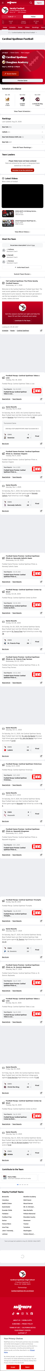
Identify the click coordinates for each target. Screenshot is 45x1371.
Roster (20, 27)
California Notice (29, 1327)
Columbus (5, 1200)
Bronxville (5, 1197)
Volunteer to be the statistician (22, 170)
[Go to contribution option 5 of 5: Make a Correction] (27, 1184)
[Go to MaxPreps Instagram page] (22, 1313)
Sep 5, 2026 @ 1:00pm (11, 67)
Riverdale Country (29, 1217)
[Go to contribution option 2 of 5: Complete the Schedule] (20, 1184)
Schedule (12, 27)
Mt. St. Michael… (29, 1207)
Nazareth (20, 803)
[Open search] (31, 3)
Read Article (6, 399)
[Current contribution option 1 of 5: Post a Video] (18, 1184)
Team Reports (8, 389)
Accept (13, 1367)
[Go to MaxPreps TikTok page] (13, 1313)
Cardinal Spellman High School (22, 1279)
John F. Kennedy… (8, 1230)
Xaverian (10, 417)
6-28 (27, 496)
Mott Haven (27, 1200)
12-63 (13, 741)
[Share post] (41, 330)
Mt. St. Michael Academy (20, 1143)
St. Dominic (20, 939)
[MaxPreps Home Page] (9, 32)
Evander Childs (7, 1210)
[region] (22, 1353)
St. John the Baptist (28, 736)
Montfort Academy (29, 1197)
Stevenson (26, 1220)
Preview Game (22, 80)
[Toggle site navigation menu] (2, 3)
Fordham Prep (7, 1217)
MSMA (10, 1154)
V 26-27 (11, 16)
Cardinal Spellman (23, 330)
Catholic (5, 132)
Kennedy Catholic (14, 505)
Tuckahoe (26, 1227)
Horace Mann (6, 1224)
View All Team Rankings (22, 147)
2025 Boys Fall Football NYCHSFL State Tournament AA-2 (22, 428)
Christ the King (12, 1078)
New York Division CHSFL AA (11, 137)
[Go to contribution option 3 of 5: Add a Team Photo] (22, 1184)
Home (5, 27)
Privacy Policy (27, 1324)
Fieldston (5, 1213)
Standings (35, 27)
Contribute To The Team (22, 320)
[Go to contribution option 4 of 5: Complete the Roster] (25, 1184)
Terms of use (15, 1327)
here (33, 245)
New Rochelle (28, 1210)
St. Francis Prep (17, 631)
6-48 (33, 417)
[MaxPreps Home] (12, 2)
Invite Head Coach (23, 267)
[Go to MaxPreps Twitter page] (27, 1313)
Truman (25, 1224)
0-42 (9, 1145)
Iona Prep (5, 1227)
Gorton (4, 1220)
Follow (33, 16)
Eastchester (6, 1207)
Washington (27, 1230)
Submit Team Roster (22, 274)
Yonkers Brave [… (29, 1234)
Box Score (5, 443)
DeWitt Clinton (7, 1203)
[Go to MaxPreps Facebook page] (31, 1313)
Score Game (11, 73)
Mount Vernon (28, 1203)
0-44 (37, 1078)
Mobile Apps (27, 1320)
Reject (27, 1367)
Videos (27, 27)
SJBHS (10, 750)
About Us (16, 1320)
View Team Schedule (22, 111)
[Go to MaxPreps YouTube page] (18, 1313)
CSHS (10, 434)
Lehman (5, 1234)
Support (21, 1333)
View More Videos (22, 231)
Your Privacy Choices (22, 1330)
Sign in (39, 3)
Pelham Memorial (29, 1213)
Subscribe (16, 1324)
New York (5, 127)
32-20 (4, 942)
